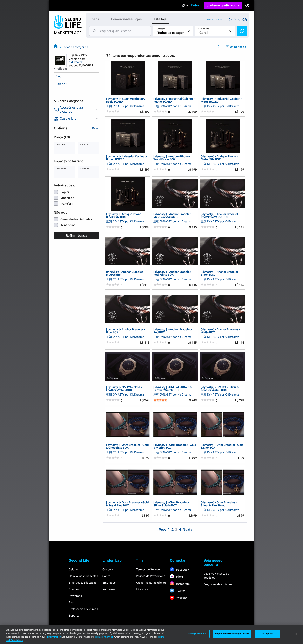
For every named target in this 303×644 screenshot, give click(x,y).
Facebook (182, 569)
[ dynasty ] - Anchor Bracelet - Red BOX (172, 331)
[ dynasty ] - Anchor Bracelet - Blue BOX (125, 331)
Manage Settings (197, 633)
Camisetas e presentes (83, 576)
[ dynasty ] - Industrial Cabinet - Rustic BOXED (174, 100)
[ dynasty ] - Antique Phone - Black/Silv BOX (124, 215)
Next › (188, 529)
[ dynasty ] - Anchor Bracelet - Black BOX (220, 273)
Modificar (67, 197)
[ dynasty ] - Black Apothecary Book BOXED (125, 100)
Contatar (108, 569)
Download (75, 595)
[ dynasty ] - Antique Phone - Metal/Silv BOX (219, 157)
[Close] (296, 633)
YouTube (181, 598)
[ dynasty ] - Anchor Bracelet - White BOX (220, 331)
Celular (73, 569)
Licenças (142, 589)
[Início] (56, 46)
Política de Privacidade (150, 576)
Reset (95, 128)
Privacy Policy (53, 637)
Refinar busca (76, 236)
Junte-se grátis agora (223, 5)
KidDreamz (76, 62)
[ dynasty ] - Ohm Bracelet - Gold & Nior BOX (222, 446)
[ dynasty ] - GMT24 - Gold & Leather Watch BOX (124, 388)
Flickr (179, 576)
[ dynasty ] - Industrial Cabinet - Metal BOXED (221, 100)
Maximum (84, 144)
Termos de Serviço (148, 569)
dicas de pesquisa (214, 19)
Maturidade (203, 29)
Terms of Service (104, 637)
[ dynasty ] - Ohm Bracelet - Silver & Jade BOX (171, 504)
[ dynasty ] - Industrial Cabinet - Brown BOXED (126, 157)
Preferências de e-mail (83, 609)
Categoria (161, 29)
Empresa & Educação (83, 582)
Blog (58, 76)
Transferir (66, 203)
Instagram (183, 583)
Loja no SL (62, 83)
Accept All (267, 633)
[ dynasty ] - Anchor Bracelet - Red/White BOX (172, 273)
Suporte (74, 615)
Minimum (61, 144)
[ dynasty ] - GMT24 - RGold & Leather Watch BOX (172, 388)
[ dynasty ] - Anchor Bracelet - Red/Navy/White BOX (220, 215)
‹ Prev (161, 529)
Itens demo (67, 225)
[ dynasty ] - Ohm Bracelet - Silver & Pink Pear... (219, 504)
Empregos (109, 582)
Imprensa (108, 589)
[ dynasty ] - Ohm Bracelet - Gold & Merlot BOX (174, 446)
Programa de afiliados (217, 584)
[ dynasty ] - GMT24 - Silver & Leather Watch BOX (220, 388)
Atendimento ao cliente (151, 582)
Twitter (180, 590)
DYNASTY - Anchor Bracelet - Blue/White (125, 273)
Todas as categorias (75, 47)
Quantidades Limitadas (76, 219)
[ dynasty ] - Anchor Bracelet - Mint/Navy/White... (172, 215)
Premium (74, 589)
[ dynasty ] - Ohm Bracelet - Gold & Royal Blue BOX (127, 504)
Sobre (106, 576)
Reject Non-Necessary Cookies (232, 633)
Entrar (196, 5)
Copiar (64, 192)
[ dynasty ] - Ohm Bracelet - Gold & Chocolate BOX (127, 446)
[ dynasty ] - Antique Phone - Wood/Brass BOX (171, 157)
